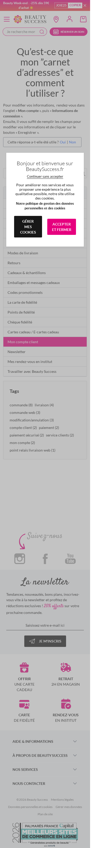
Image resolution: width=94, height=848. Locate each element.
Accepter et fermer (61, 227)
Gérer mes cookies (28, 227)
